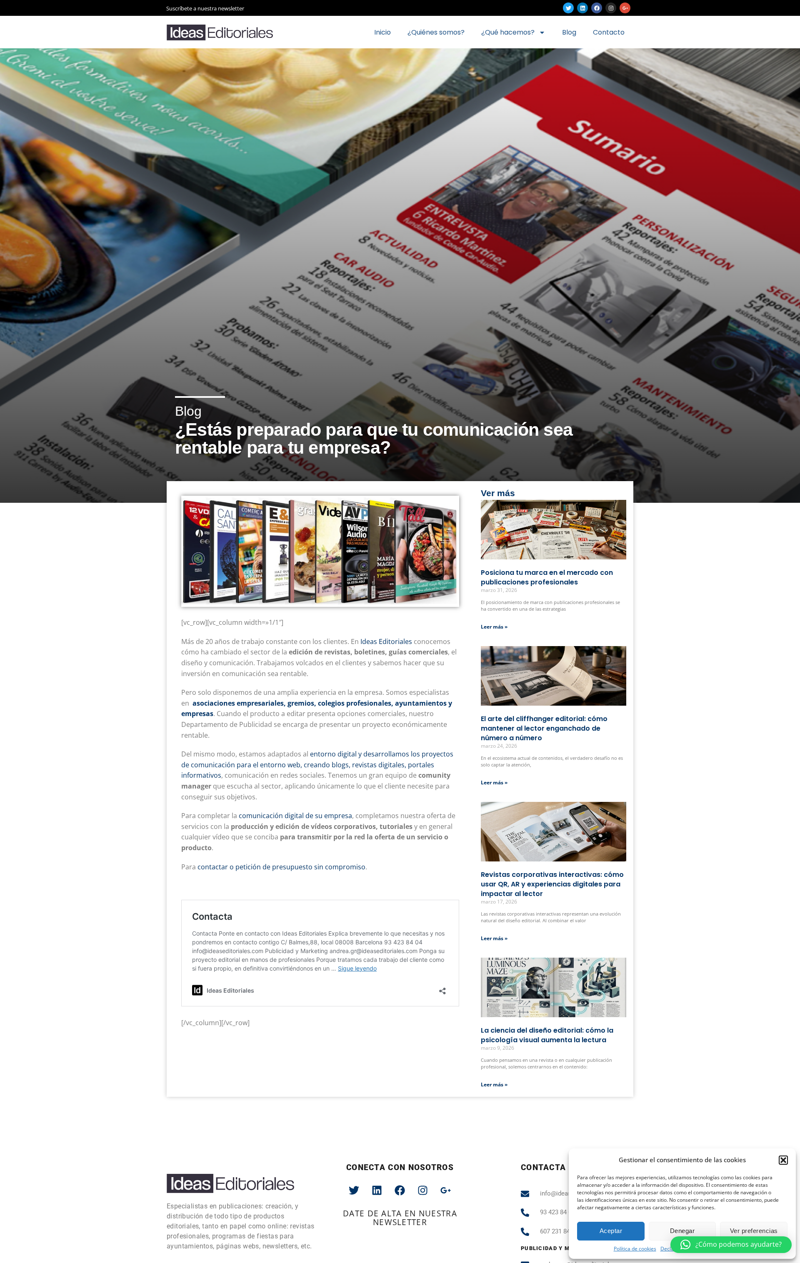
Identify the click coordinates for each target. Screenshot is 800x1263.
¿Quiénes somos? (436, 32)
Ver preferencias (754, 1230)
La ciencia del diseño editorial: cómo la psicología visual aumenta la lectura (547, 1035)
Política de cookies (635, 1248)
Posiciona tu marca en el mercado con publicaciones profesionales (547, 577)
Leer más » (494, 626)
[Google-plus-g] (625, 7)
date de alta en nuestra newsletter (400, 1218)
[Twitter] (568, 7)
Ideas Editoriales (386, 641)
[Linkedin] (582, 7)
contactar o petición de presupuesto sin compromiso (281, 866)
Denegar (682, 1230)
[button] (783, 1160)
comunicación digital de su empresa (295, 815)
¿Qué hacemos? (508, 32)
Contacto (609, 32)
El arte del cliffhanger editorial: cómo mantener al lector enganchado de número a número (544, 728)
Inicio (382, 32)
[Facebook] (596, 7)
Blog (569, 32)
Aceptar (611, 1230)
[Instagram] (610, 7)
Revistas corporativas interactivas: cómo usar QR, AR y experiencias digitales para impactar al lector (552, 884)
